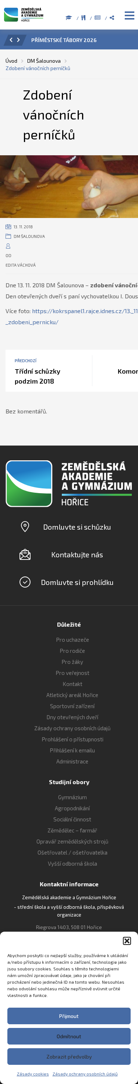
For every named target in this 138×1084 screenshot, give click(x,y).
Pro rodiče (72, 650)
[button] (127, 941)
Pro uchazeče (72, 639)
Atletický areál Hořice (72, 695)
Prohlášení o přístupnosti (72, 739)
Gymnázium (72, 797)
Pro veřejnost (72, 672)
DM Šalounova (29, 236)
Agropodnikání (72, 808)
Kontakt (72, 683)
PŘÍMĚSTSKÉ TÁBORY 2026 (63, 40)
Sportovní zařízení (72, 706)
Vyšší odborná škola (72, 863)
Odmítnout (69, 1036)
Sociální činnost (72, 819)
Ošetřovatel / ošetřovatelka (72, 852)
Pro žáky (72, 661)
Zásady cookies (33, 1073)
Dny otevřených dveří (72, 717)
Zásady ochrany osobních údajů (85, 1073)
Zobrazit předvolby (69, 1056)
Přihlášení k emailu (72, 750)
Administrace (72, 761)
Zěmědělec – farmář (72, 830)
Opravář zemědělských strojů (72, 841)
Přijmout (69, 1016)
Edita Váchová (21, 265)
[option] (79, 42)
